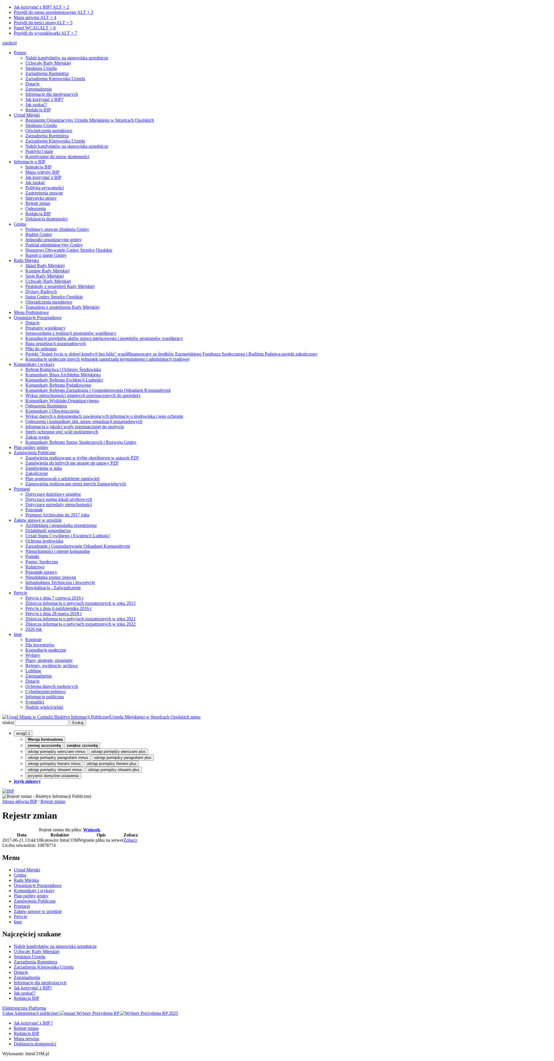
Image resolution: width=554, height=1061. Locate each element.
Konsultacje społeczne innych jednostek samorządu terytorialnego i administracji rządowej (107, 359)
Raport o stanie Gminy (46, 255)
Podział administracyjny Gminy (54, 244)
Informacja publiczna (44, 696)
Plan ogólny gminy (31, 447)
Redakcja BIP (38, 109)
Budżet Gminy (38, 234)
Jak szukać (35, 182)
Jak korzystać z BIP (43, 177)
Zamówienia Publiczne (35, 452)
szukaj (8, 722)
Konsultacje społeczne (45, 650)
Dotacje (32, 83)
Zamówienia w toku (43, 468)
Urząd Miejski (27, 115)
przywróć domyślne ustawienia (53, 776)
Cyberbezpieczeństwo (45, 691)
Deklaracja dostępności (46, 218)
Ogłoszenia (35, 208)
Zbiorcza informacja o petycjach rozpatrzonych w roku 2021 (80, 618)
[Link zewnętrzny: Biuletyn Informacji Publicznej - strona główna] (8, 791)
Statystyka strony (41, 198)
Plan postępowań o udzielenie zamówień (62, 478)
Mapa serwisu (35, 17)
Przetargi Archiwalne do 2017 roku (57, 514)
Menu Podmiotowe (31, 312)
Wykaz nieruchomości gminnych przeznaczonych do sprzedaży (83, 395)
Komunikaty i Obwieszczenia (52, 411)
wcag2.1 (23, 733)
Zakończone (36, 473)
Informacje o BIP (29, 161)
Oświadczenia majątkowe (48, 130)
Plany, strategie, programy (49, 660)
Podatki (32, 556)
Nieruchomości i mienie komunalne (57, 551)
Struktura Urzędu (41, 68)
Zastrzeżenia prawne (44, 192)
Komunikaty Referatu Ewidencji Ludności (64, 379)
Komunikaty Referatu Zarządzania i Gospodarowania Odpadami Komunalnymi (98, 390)
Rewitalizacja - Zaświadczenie (53, 587)
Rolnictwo (34, 566)
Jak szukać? (36, 104)
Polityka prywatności (44, 187)
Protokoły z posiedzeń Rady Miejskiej (60, 286)
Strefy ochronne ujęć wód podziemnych (61, 431)
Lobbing (33, 670)
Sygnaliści (34, 701)
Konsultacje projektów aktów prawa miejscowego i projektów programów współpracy (104, 338)
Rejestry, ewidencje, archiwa (51, 665)
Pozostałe (34, 509)
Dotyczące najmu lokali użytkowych (58, 499)
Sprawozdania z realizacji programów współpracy (70, 333)
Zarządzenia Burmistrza (47, 73)
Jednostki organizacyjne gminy (53, 239)
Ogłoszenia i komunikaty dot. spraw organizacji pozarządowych (83, 421)
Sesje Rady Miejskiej (44, 276)
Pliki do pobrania (41, 348)
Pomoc (20, 52)
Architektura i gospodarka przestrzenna (61, 525)
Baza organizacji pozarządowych (55, 343)
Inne (18, 634)
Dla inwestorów (40, 644)
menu (195, 716)
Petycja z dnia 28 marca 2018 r (53, 613)
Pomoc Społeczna (41, 561)
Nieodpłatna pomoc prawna (50, 577)
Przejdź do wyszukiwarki (45, 33)
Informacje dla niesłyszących (51, 94)
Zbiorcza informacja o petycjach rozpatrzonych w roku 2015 (80, 603)
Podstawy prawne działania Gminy (57, 229)
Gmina (20, 224)
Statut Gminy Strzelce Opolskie (54, 296)
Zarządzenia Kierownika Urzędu (55, 78)
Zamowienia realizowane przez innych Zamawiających (75, 483)
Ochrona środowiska (44, 540)
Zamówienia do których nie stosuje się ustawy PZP (72, 463)
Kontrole (33, 639)
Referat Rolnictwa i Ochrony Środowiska (63, 369)
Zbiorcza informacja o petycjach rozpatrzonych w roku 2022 (80, 624)
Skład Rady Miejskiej (45, 265)
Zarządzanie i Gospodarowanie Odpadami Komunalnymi (77, 546)
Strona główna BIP (19, 801)
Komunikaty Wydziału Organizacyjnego (62, 400)
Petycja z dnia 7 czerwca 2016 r (54, 598)
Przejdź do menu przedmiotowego (53, 12)
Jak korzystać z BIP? (41, 7)
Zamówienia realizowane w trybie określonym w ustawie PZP (82, 457)
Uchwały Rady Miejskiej (48, 63)
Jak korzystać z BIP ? (33, 1023)
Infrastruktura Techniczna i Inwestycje (60, 582)
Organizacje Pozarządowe (37, 317)
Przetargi (22, 488)
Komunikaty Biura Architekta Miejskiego (63, 374)
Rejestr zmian (37, 203)
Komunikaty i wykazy (34, 364)
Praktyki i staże (39, 151)
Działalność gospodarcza (48, 530)
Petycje (20, 592)
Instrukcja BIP (38, 166)
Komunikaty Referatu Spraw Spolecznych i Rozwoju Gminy (80, 442)
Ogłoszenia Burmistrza (46, 405)
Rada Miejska (26, 260)
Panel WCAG (35, 27)
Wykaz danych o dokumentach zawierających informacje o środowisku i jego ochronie (104, 416)
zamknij (9, 42)
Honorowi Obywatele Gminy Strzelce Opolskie (68, 250)
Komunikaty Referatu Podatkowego (58, 385)
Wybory (32, 655)
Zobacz (130, 840)
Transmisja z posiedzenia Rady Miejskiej (62, 307)
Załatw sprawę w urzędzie (38, 520)
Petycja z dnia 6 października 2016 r (58, 608)
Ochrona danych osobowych (51, 686)
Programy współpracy (45, 327)
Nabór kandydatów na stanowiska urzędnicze (66, 57)
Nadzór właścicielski (44, 707)
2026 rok (33, 629)
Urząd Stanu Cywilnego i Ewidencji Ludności (67, 535)
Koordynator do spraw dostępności (57, 156)
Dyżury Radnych (41, 291)
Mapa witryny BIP (42, 172)
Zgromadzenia (38, 89)
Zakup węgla (37, 437)
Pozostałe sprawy (41, 572)
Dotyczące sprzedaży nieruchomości (58, 504)
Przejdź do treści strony (43, 22)
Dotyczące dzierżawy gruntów (53, 494)
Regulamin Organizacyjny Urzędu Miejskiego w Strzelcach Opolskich (89, 120)
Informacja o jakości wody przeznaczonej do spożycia (74, 426)
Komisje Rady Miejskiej (47, 270)
